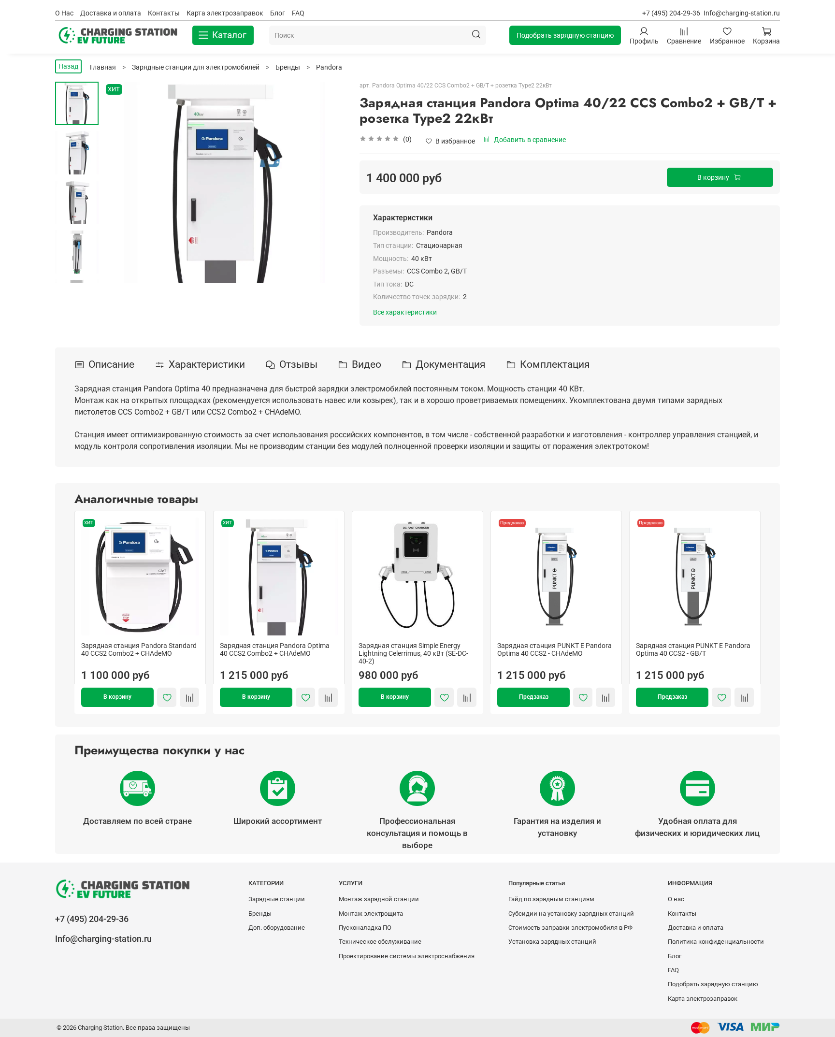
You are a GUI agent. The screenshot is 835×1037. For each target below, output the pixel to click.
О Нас (64, 13)
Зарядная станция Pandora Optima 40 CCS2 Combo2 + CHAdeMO (275, 649)
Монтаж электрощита (371, 913)
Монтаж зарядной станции (379, 899)
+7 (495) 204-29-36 (671, 13)
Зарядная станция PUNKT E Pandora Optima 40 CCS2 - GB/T (693, 649)
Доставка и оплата (110, 13)
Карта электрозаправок (225, 13)
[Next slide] (77, 272)
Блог (277, 13)
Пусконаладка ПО (365, 927)
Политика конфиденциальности (716, 941)
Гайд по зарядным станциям (551, 899)
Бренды (260, 913)
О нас (676, 899)
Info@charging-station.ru (742, 13)
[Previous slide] (120, 182)
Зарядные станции (276, 899)
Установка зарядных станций (552, 941)
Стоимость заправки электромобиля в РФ (570, 927)
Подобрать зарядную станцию (565, 35)
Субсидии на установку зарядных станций (571, 913)
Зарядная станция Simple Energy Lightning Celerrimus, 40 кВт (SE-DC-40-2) (413, 653)
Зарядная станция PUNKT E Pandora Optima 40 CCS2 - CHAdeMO (554, 649)
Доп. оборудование (276, 927)
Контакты (164, 13)
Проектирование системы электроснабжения (407, 956)
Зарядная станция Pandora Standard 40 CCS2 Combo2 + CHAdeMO (139, 649)
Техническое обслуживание (380, 941)
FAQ (298, 13)
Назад (68, 66)
